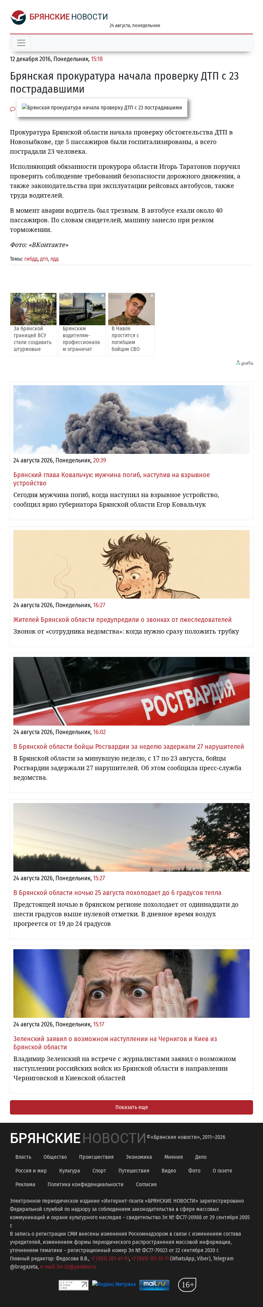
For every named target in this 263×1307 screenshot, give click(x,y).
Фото (194, 1170)
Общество (55, 1157)
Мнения (173, 1157)
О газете (222, 1170)
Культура (69, 1170)
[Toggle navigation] (21, 43)
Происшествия (96, 1157)
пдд (54, 259)
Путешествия (133, 1170)
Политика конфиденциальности (86, 1184)
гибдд (31, 259)
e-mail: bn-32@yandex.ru (68, 1266)
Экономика (139, 1157)
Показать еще (131, 1107)
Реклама (25, 1184)
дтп (44, 259)
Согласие (146, 1184)
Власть (23, 1157)
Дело (200, 1157)
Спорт (99, 1170)
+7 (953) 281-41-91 (110, 1258)
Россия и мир (31, 1170)
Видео (169, 1170)
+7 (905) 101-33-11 (150, 1258)
